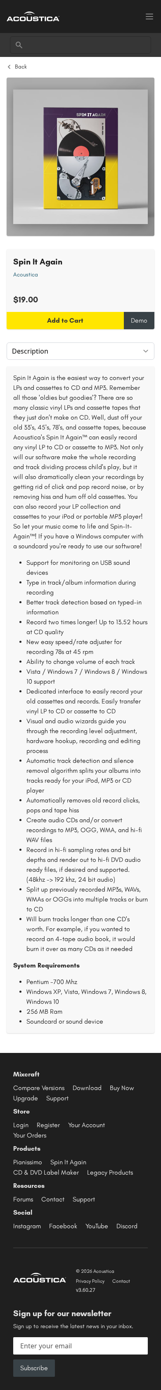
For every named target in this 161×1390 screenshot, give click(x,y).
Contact (52, 1199)
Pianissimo (27, 1162)
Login (20, 1125)
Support (57, 1098)
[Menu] (149, 16)
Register (48, 1125)
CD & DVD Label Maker (46, 1172)
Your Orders (29, 1135)
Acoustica (25, 274)
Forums (23, 1199)
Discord (126, 1226)
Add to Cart (65, 320)
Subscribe (34, 1368)
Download (87, 1088)
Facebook (63, 1226)
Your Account (86, 1125)
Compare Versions (38, 1088)
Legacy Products (110, 1172)
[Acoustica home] (33, 16)
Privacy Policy (90, 1281)
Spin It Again (68, 1162)
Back (21, 66)
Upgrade (25, 1098)
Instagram (27, 1226)
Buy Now (122, 1088)
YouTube (96, 1226)
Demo (139, 320)
